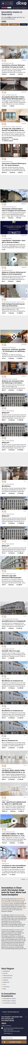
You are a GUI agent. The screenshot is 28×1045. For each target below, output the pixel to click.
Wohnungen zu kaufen (9, 1001)
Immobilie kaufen (19, 915)
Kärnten (5, 973)
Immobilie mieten (19, 930)
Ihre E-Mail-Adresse (5, 1035)
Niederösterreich (8, 975)
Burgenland (6, 971)
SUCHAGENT (5, 24)
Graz (24, 908)
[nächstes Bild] (26, 52)
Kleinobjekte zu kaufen (9, 998)
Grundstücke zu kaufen (9, 1003)
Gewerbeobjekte (16, 902)
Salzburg (5, 980)
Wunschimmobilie (9, 945)
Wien (4, 989)
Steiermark (6, 982)
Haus (2, 902)
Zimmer (9, 902)
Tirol (4, 984)
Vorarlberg (6, 986)
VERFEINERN (24, 24)
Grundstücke (5, 903)
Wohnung (20, 900)
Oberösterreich (7, 978)
